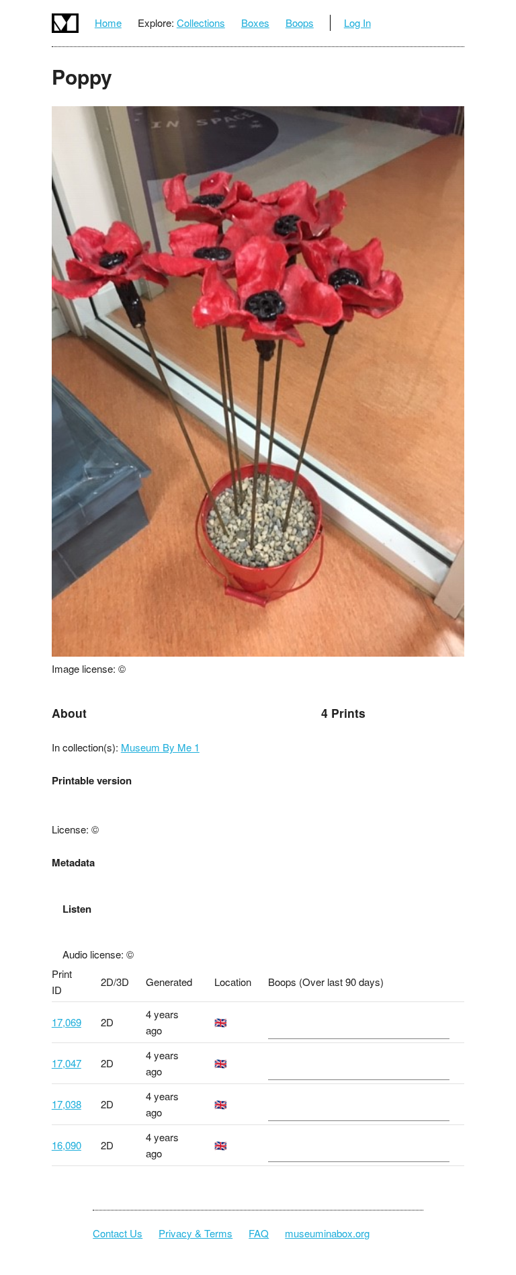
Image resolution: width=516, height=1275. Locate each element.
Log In (357, 22)
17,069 (66, 1022)
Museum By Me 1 (160, 747)
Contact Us (117, 1233)
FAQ (259, 1233)
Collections (201, 22)
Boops (300, 22)
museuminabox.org (327, 1233)
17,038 (66, 1104)
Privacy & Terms (195, 1233)
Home (108, 22)
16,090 (66, 1145)
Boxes (255, 22)
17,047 (66, 1063)
